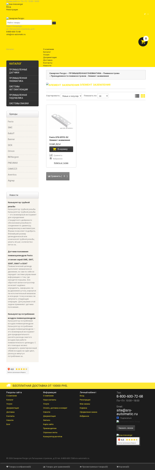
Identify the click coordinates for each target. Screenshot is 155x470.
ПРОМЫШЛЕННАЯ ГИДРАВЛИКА (18, 96)
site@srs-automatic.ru (16, 34)
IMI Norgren (13, 157)
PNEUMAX (13, 163)
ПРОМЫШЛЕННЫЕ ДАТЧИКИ (18, 71)
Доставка (10, 412)
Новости (9, 420)
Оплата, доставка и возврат (55, 408)
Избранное (84, 416)
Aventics (12, 174)
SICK (10, 145)
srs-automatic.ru (82, 458)
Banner (11, 139)
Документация (12, 408)
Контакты (10, 416)
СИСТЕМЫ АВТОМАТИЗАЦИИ (18, 88)
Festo (10, 121)
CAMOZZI (12, 169)
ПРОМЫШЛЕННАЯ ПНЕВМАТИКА (18, 79)
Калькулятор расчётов (52, 437)
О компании (11, 396)
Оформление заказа (88, 412)
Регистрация (12, 9)
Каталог (9, 400)
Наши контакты (49, 400)
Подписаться (126, 418)
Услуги (9, 404)
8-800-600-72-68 (13, 32)
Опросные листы (50, 432)
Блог (8, 424)
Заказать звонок (125, 427)
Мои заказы (85, 404)
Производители (49, 428)
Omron (11, 151)
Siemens (46, 420)
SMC (10, 127)
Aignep (11, 180)
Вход (8, 7)
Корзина (83, 408)
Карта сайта (48, 424)
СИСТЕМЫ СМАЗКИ (19, 103)
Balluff (11, 133)
